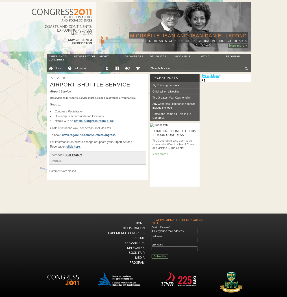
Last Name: (157, 244)
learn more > (238, 45)
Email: (161, 227)
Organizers (134, 56)
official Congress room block (94, 121)
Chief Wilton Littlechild (166, 91)
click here (73, 146)
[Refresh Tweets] (203, 81)
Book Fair (183, 56)
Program (233, 56)
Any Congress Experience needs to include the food (174, 105)
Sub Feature (73, 155)
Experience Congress (57, 58)
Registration (84, 56)
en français (80, 68)
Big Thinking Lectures (165, 85)
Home (58, 68)
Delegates (158, 56)
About (104, 56)
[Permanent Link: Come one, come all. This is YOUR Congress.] (159, 125)
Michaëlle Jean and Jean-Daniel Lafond (188, 36)
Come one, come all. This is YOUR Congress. (173, 115)
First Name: (157, 236)
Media (205, 56)
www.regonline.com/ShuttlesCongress (88, 135)
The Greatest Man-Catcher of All (171, 97)
